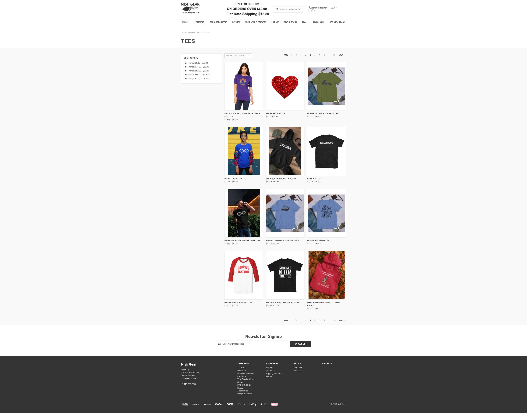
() (314, 11)
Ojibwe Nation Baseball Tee (238, 302)
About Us (270, 368)
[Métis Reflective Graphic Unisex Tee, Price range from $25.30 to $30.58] (243, 213)
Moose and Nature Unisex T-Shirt (323, 113)
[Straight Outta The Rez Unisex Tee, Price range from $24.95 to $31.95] (285, 275)
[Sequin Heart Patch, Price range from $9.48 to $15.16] (285, 86)
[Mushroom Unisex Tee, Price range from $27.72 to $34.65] (326, 213)
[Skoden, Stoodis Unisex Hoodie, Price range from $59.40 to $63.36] (285, 151)
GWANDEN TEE (313, 178)
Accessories (318, 22)
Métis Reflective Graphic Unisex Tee (242, 240)
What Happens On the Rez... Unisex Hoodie (323, 304)
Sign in (314, 8)
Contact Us (270, 370)
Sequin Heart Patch (275, 113)
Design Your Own (337, 22)
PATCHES (236, 22)
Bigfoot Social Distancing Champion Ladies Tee (242, 115)
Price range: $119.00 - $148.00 (197, 78)
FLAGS (305, 22)
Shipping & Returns (274, 373)
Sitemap (269, 376)
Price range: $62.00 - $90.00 (196, 70)
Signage (275, 22)
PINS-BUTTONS (290, 22)
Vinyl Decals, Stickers (255, 22)
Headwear (199, 22)
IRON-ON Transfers (218, 22)
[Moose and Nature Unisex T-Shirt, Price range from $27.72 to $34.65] (326, 86)
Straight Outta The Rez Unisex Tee (282, 302)
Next (341, 55)
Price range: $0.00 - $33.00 (196, 63)
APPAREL (185, 22)
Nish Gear (298, 368)
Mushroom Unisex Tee (318, 240)
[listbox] (242, 55)
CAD (333, 8)
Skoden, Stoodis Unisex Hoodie (281, 178)
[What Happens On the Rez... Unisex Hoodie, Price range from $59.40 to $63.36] (326, 275)
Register (323, 8)
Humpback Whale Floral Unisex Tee (283, 240)
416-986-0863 (190, 384)
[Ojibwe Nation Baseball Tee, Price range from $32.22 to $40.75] (243, 275)
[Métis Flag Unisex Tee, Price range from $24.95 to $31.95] (243, 151)
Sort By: (229, 55)
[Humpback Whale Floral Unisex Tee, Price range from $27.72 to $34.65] (285, 213)
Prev (286, 55)
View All (297, 370)
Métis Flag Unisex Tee (235, 178)
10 (334, 55)
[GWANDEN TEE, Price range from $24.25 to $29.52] (326, 151)
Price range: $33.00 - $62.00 (196, 66)
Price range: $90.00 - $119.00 (197, 74)
